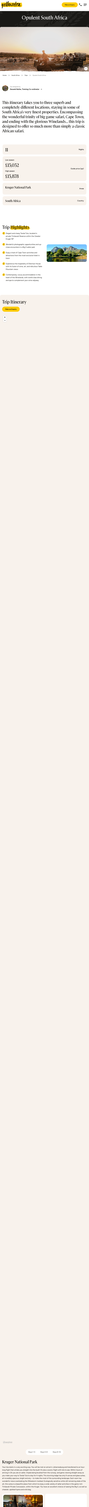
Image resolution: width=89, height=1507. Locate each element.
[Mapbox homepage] (7, 1442)
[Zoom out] (4, 320)
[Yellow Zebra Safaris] (12, 4)
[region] (44, 880)
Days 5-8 (44, 1452)
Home (5, 75)
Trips (26, 75)
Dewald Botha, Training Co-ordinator (24, 89)
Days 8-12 (57, 1452)
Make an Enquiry (70, 5)
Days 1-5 (31, 1452)
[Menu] (85, 5)
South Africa (16, 75)
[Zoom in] (4, 317)
